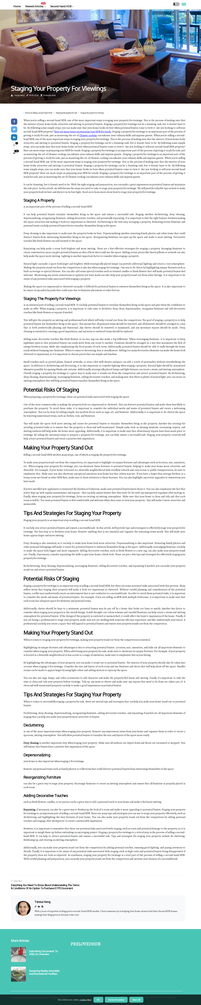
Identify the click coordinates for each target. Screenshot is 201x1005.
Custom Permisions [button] (116, 999)
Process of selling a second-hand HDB (38, 113)
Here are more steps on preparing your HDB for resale (82, 131)
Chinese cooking (88, 135)
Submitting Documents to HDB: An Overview (43, 953)
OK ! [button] (98, 999)
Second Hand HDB (61, 6)
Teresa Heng (19, 95)
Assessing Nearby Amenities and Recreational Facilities (44, 972)
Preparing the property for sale (66, 113)
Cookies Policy (85, 999)
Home (17, 6)
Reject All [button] (136, 999)
